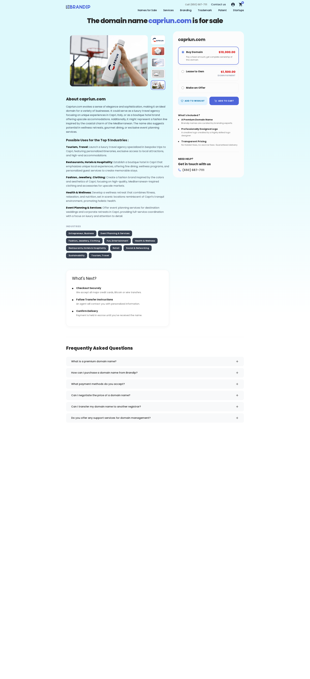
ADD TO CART (226, 100)
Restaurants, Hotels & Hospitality (87, 248)
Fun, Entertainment (117, 240)
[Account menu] (233, 4)
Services (168, 10)
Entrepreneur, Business (81, 233)
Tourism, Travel (100, 255)
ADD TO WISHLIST (195, 100)
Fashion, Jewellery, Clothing (84, 240)
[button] (158, 40)
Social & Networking (137, 248)
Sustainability (77, 255)
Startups (238, 10)
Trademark (205, 10)
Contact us (218, 4)
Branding (185, 10)
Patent (222, 10)
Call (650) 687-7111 (196, 4)
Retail (116, 248)
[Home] (78, 7)
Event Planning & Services (115, 233)
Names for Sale (147, 10)
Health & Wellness (145, 240)
